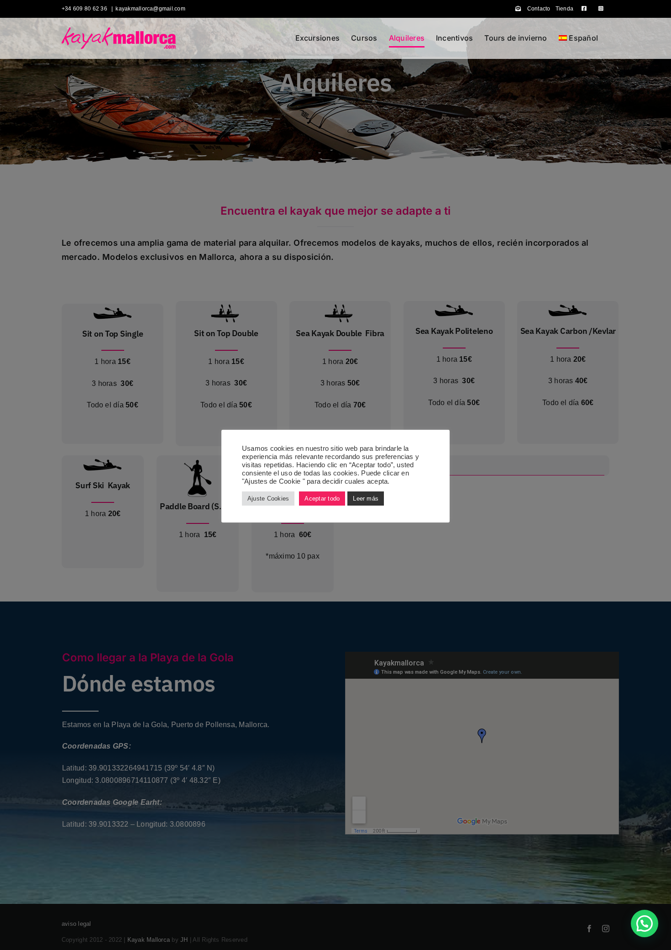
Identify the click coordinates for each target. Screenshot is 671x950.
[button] (644, 923)
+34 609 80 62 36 (85, 8)
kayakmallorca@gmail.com (150, 8)
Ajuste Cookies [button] (268, 498)
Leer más (365, 498)
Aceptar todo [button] (322, 498)
